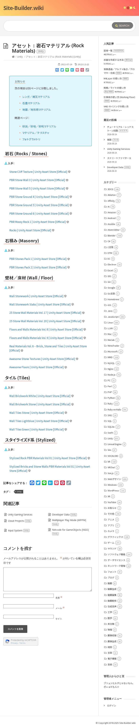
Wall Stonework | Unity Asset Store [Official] (36, 296)
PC (109, 380)
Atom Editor (114, 229)
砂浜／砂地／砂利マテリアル (39, 126)
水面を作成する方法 (118, 59)
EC (109, 258)
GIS (109, 276)
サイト (58, 618)
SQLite (111, 426)
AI (109, 206)
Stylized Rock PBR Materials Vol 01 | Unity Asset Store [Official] (48, 458)
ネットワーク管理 (116, 565)
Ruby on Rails (114, 409)
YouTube (112, 502)
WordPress (113, 490)
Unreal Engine (115, 444)
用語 (112, 139)
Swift (110, 432)
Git (109, 281)
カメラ (111, 531)
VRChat (111, 467)
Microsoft (112, 351)
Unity (20, 56)
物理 (110, 629)
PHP (110, 392)
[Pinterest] (82, 71)
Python (111, 397)
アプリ (111, 525)
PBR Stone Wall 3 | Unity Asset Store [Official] (37, 180)
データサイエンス (116, 560)
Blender (112, 235)
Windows (112, 484)
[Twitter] (62, 71)
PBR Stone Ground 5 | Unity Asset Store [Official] (39, 205)
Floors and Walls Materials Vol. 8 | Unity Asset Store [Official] (46, 329)
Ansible (111, 224)
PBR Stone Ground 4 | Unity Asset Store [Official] (39, 196)
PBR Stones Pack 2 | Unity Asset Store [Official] (38, 267)
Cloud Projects (19, 520)
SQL (110, 421)
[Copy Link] (87, 71)
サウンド (112, 548)
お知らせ (112, 508)
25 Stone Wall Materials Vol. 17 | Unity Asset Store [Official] (45, 312)
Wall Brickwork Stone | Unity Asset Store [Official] (40, 404)
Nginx (110, 368)
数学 (110, 618)
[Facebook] (57, 71)
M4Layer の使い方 (116, 78)
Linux (110, 322)
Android (112, 218)
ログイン (111, 705)
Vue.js (111, 473)
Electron (112, 264)
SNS (110, 415)
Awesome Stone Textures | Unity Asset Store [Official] (42, 359)
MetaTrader (113, 345)
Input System (18, 530)
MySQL (111, 363)
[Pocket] (77, 71)
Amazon (112, 212)
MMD (110, 357)
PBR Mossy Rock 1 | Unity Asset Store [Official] (37, 222)
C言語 (110, 247)
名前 (58, 597)
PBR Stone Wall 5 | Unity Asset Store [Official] (37, 188)
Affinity (111, 200)
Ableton (112, 194)
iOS (109, 305)
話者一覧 (113, 50)
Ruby (110, 403)
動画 (110, 583)
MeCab (111, 339)
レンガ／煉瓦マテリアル (36, 96)
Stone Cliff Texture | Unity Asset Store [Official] (38, 171)
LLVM (110, 328)
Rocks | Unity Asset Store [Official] (30, 230)
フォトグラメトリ (31, 139)
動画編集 (112, 595)
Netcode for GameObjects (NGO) (70, 531)
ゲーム (111, 542)
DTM (110, 253)
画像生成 (112, 641)
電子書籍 (112, 658)
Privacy (14, 643)
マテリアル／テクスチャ (35, 133)
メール (60, 608)
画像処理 (112, 635)
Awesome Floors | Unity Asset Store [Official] (36, 367)
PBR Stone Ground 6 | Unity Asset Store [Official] (39, 213)
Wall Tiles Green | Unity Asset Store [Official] (36, 429)
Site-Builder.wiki (23, 8)
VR (109, 461)
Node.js (111, 374)
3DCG (110, 189)
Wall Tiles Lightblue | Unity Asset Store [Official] (39, 421)
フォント (112, 571)
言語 (110, 652)
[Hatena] (72, 71)
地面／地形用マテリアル (36, 109)
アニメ (111, 519)
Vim (109, 449)
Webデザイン (114, 479)
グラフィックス (115, 536)
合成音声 (112, 606)
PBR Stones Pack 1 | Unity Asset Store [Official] (38, 259)
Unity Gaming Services (20, 514)
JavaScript (113, 316)
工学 (110, 612)
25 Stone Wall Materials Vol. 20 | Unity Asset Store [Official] (45, 321)
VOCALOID (113, 455)
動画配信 (112, 600)
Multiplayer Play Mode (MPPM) (69, 522)
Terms (22, 643)
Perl (110, 386)
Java (110, 310)
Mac (110, 334)
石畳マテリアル (31, 103)
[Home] (13, 56)
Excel (110, 270)
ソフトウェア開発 (116, 554)
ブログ (111, 577)
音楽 (110, 664)
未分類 (111, 623)
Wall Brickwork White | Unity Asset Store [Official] (40, 396)
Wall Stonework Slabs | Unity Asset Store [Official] (40, 304)
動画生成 (112, 589)
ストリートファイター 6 (119, 158)
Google (111, 287)
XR (109, 496)
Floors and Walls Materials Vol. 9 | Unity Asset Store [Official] (46, 338)
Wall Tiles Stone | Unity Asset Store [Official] (36, 412)
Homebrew (113, 299)
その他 (111, 513)
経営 (110, 647)
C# (109, 241)
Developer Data (64, 514)
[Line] (67, 71)
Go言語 (111, 293)
